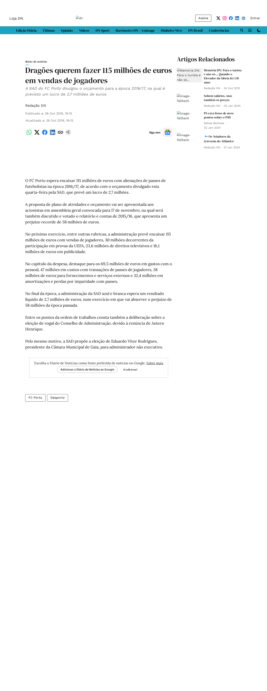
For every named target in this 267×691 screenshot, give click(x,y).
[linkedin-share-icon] (52, 134)
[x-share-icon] (37, 134)
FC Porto (35, 397)
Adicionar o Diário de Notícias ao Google (87, 369)
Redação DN (35, 105)
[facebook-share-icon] (45, 134)
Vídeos (84, 30)
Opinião (67, 30)
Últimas (49, 30)
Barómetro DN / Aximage (135, 30)
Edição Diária (26, 30)
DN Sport (102, 30)
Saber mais (154, 363)
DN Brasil (195, 30)
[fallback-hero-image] (189, 75)
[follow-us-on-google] (167, 132)
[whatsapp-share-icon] (29, 134)
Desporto (57, 397)
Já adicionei (130, 369)
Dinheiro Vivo (171, 30)
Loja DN (16, 18)
